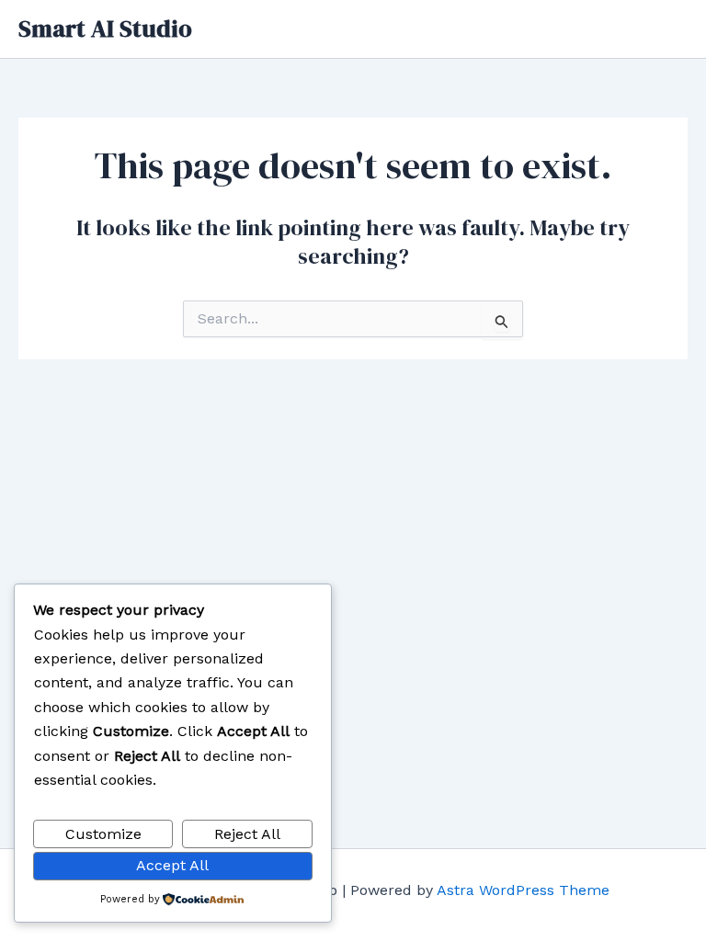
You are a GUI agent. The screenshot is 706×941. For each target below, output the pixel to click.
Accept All (172, 865)
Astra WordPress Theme (523, 890)
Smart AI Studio (105, 28)
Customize (103, 834)
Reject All (247, 834)
